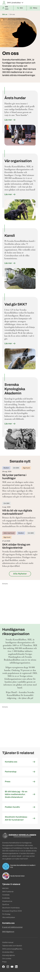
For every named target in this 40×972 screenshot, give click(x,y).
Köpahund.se (7, 901)
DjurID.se (5, 904)
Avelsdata (6, 898)
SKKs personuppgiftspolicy (12, 949)
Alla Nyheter (20, 573)
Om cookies (6, 958)
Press (4, 962)
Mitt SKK (5, 888)
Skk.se (4, 14)
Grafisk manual (7, 942)
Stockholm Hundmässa (11, 908)
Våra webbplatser (8, 917)
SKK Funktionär (8, 891)
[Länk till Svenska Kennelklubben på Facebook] (3, 966)
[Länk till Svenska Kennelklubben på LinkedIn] (16, 966)
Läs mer (8, 120)
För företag (6, 914)
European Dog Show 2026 (12, 911)
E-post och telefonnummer (12, 927)
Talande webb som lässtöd (12, 946)
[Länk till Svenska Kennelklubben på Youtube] (12, 966)
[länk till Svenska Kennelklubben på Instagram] (8, 966)
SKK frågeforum (8, 932)
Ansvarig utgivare (8, 955)
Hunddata (5, 895)
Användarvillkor (8, 952)
